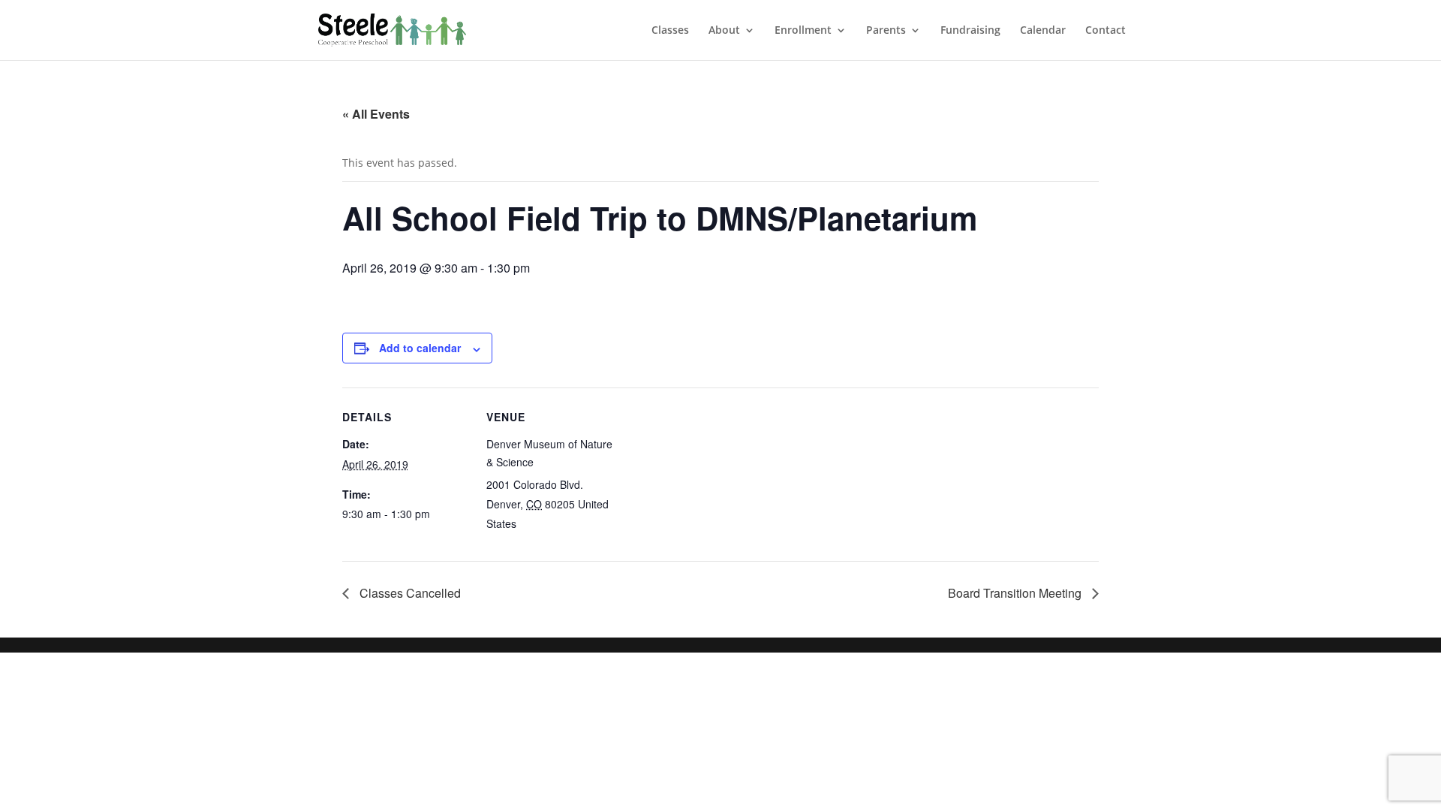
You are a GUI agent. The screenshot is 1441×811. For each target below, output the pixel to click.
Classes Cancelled (408, 592)
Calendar (1043, 31)
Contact (1105, 31)
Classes (670, 31)
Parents (886, 31)
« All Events (376, 113)
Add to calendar (420, 347)
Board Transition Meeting (1016, 592)
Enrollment (803, 31)
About (724, 31)
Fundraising (970, 31)
